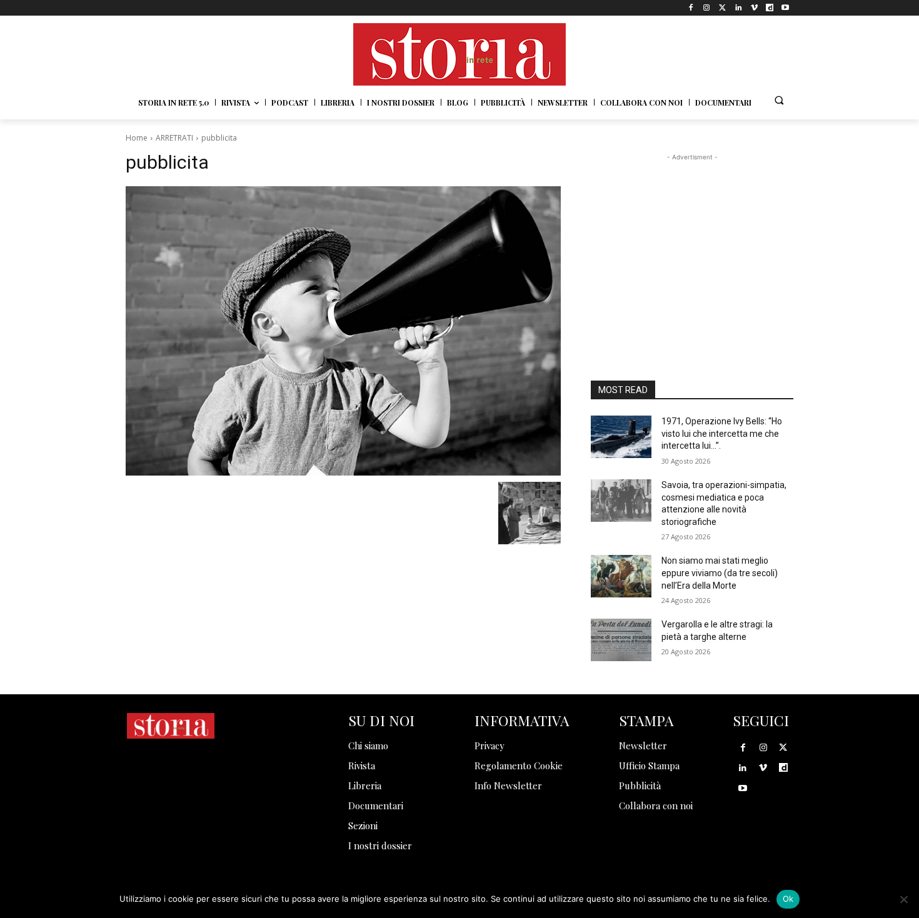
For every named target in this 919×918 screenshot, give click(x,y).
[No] (903, 899)
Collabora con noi (656, 805)
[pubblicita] (343, 331)
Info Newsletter (508, 785)
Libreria (364, 785)
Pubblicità (640, 785)
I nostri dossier (380, 845)
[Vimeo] (753, 8)
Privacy (490, 745)
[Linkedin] (738, 8)
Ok (788, 899)
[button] (779, 100)
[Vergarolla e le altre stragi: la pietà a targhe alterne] (621, 640)
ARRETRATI (174, 137)
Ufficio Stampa (649, 765)
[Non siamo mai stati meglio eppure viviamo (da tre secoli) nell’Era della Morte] (621, 576)
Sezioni (363, 825)
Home (137, 137)
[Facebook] (691, 8)
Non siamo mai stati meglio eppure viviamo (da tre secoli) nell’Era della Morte (719, 573)
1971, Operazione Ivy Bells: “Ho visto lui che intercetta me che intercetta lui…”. (721, 433)
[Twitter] (722, 8)
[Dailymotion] (770, 8)
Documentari (375, 805)
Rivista (361, 765)
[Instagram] (707, 8)
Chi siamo (368, 745)
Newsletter (643, 745)
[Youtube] (785, 8)
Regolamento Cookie (519, 765)
